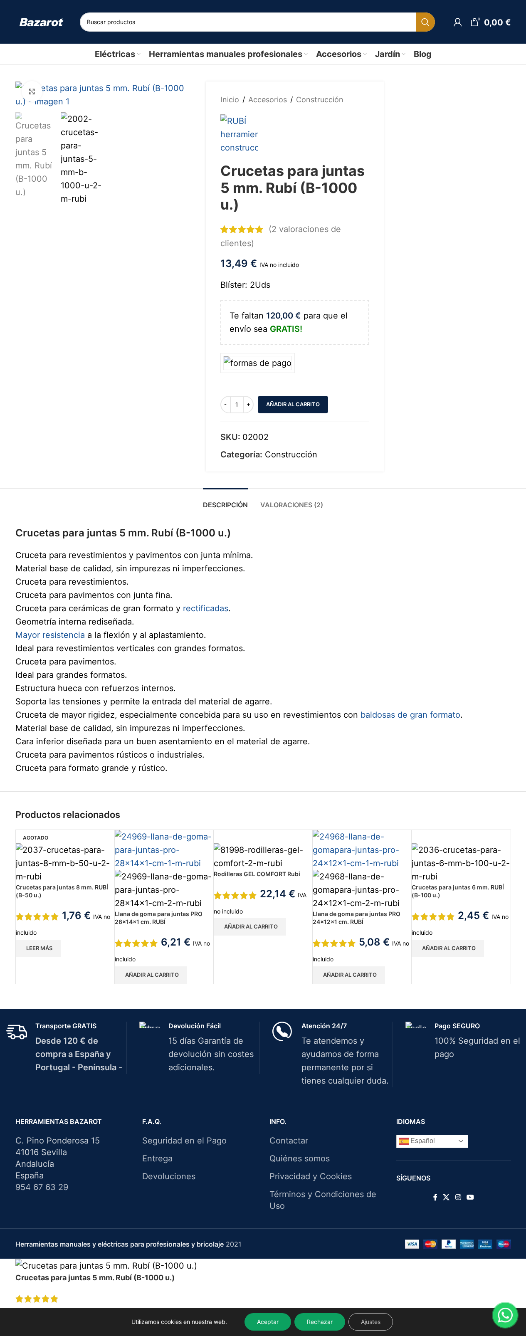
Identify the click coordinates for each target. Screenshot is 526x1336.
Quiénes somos (299, 1158)
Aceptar (268, 1321)
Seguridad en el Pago (184, 1141)
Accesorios (267, 99)
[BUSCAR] (425, 22)
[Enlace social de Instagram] (458, 1197)
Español (422, 1140)
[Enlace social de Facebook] (435, 1197)
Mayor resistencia (50, 635)
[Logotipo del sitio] (41, 22)
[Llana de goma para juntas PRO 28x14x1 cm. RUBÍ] (164, 849)
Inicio (229, 99)
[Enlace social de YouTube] (470, 1197)
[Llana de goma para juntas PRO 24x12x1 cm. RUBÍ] (362, 849)
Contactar (288, 1141)
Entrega (157, 1158)
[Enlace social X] (446, 1197)
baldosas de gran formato (410, 715)
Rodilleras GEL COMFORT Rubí (257, 873)
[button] (151, 975)
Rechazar (320, 1321)
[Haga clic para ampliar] (32, 91)
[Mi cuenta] (457, 22)
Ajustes (370, 1321)
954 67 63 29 (41, 1187)
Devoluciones (168, 1176)
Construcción (319, 99)
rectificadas (205, 608)
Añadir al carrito (293, 404)
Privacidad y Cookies (310, 1176)
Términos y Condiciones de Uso (322, 1200)
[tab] (225, 501)
